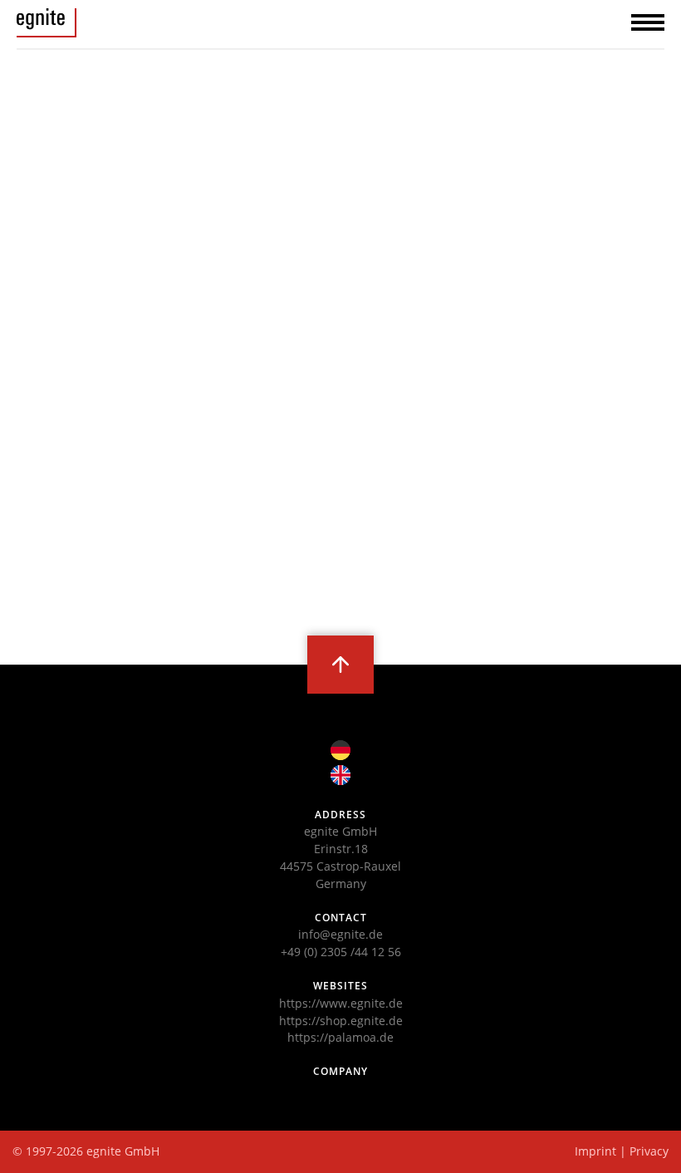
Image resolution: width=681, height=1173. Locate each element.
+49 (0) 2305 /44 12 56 (341, 952)
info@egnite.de (340, 934)
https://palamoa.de (340, 1037)
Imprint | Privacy (622, 1151)
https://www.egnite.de (341, 1003)
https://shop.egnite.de (341, 1020)
